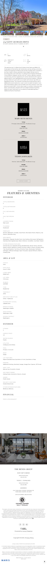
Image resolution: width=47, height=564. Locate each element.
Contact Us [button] (23, 456)
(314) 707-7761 (23, 128)
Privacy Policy (29, 538)
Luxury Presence (27, 531)
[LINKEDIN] (27, 524)
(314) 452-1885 (23, 166)
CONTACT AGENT (23, 181)
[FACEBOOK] (20, 524)
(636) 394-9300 (28, 494)
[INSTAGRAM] (23, 524)
